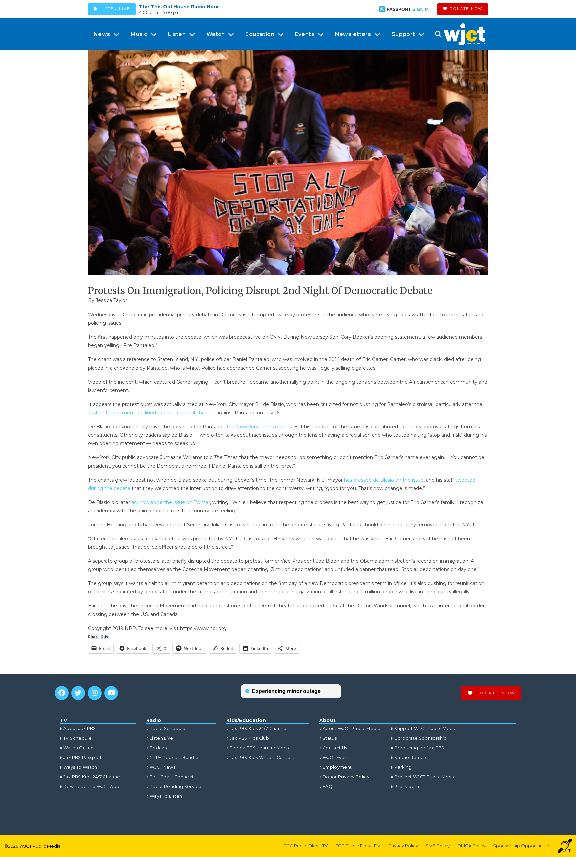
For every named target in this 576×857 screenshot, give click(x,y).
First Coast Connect (172, 776)
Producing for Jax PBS (419, 747)
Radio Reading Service (175, 786)
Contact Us (335, 747)
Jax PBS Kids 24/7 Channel (92, 776)
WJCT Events (337, 757)
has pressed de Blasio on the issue (384, 480)
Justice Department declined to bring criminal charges (151, 413)
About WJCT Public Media (351, 728)
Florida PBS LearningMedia (260, 747)
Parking (402, 767)
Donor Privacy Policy (346, 776)
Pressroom (406, 786)
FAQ (327, 786)
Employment (337, 767)
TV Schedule (77, 738)
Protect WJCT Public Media (425, 776)
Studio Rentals (410, 757)
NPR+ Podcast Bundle (174, 757)
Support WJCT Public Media (425, 728)
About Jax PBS (79, 728)
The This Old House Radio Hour (179, 7)
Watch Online (78, 747)
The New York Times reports (259, 427)
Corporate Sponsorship (420, 738)
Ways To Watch (80, 767)
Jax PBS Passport (82, 757)
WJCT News (162, 767)
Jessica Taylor (111, 300)
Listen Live (161, 738)
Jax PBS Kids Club (249, 738)
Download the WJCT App (91, 786)
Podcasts (160, 747)
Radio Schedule (168, 728)
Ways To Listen (166, 796)
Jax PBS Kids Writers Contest (262, 757)
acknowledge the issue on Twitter (170, 502)
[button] (438, 34)
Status (330, 738)
